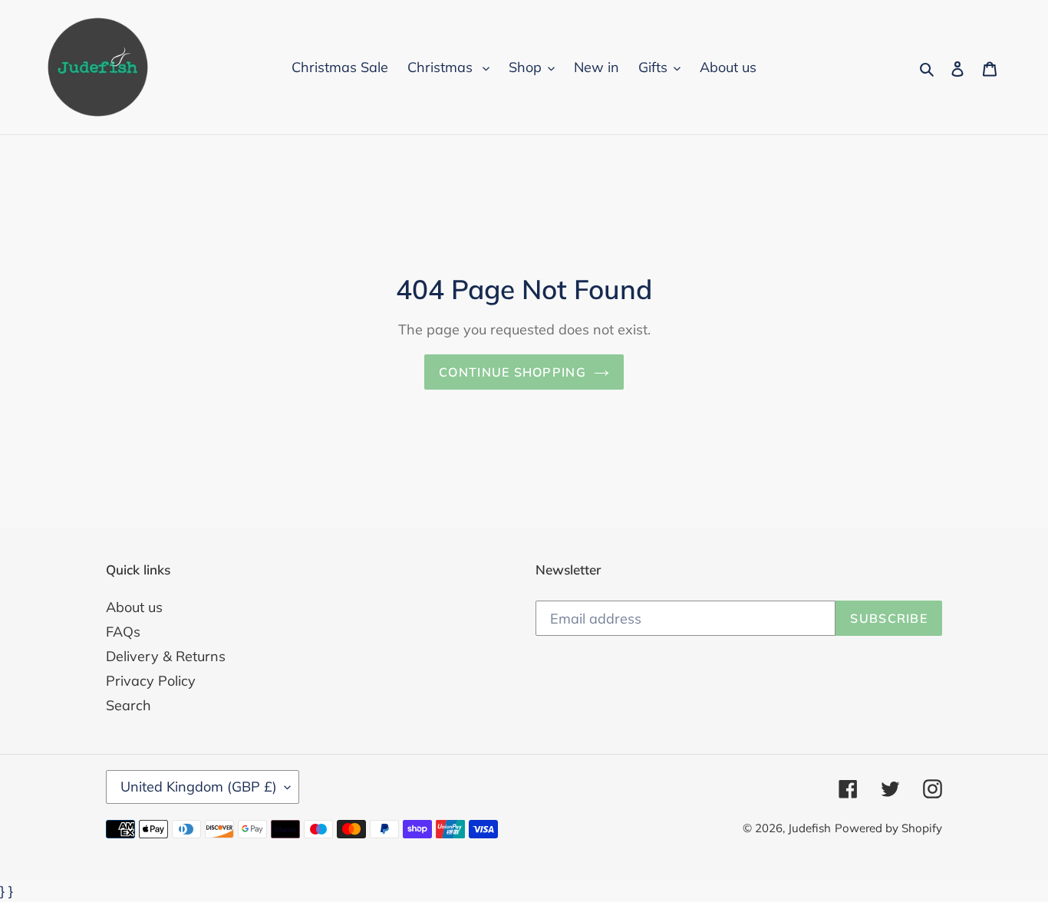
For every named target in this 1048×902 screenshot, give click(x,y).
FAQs (123, 631)
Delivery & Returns (166, 656)
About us (134, 607)
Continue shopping (512, 372)
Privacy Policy (151, 681)
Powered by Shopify (888, 828)
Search (128, 705)
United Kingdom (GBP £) (198, 786)
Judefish (809, 828)
